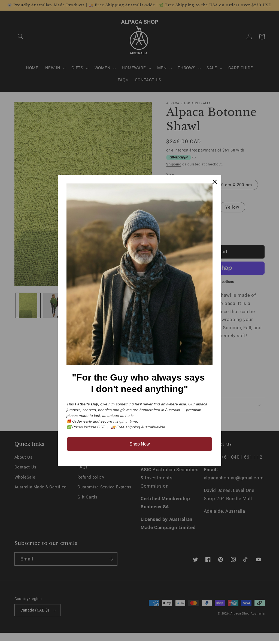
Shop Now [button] (139, 444)
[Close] (214, 181)
